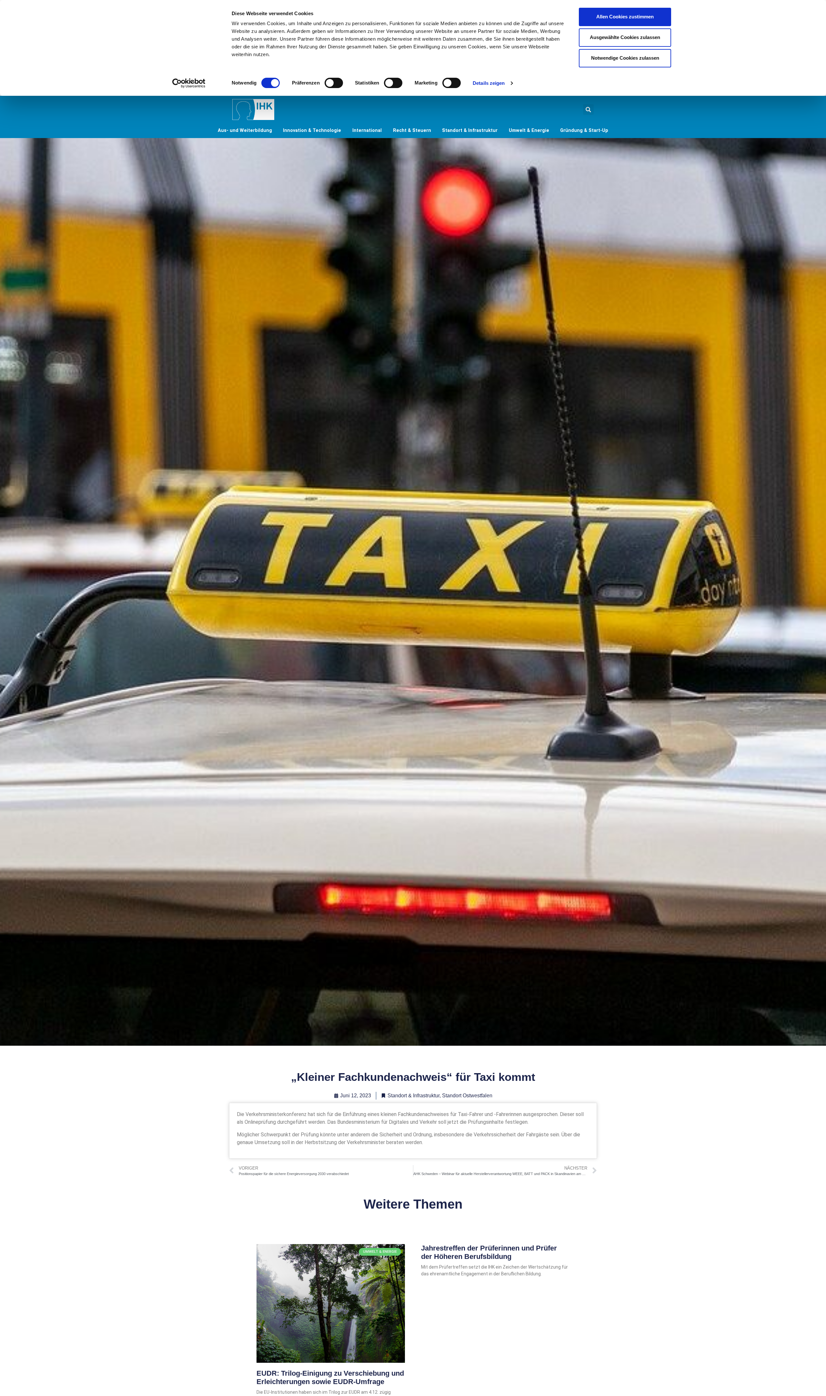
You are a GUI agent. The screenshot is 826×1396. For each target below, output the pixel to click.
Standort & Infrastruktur (470, 130)
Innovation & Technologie (312, 130)
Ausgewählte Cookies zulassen (625, 37)
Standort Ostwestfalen (467, 1095)
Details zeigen (489, 83)
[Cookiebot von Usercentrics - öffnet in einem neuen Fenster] (189, 83)
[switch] (334, 83)
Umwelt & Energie (529, 130)
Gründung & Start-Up (584, 130)
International (367, 130)
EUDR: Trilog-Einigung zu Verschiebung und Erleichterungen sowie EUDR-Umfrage (330, 1377)
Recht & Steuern (412, 130)
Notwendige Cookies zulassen (625, 58)
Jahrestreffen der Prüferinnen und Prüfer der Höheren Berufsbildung (489, 1252)
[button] (588, 109)
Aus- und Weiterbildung (245, 130)
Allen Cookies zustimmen (625, 16)
